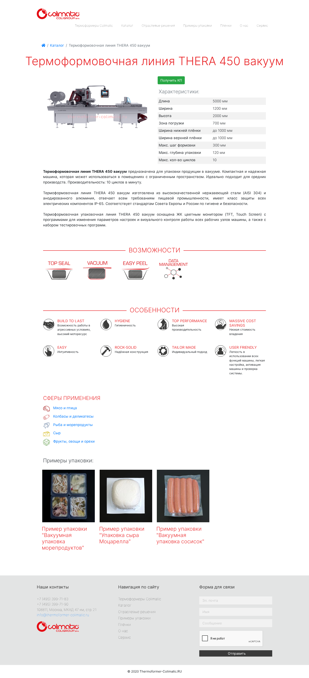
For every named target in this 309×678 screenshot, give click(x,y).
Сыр (57, 433)
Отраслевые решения (158, 26)
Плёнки (225, 26)
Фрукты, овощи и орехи (74, 441)
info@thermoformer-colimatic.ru (63, 615)
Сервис (262, 26)
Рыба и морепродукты (73, 425)
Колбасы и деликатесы (73, 416)
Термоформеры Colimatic (94, 26)
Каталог (127, 26)
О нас (244, 26)
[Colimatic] (58, 13)
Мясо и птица (65, 408)
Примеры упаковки (197, 26)
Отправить (237, 653)
